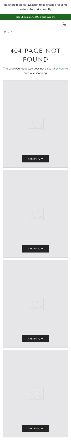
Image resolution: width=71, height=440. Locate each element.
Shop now (35, 158)
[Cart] (64, 24)
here (62, 68)
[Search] (57, 24)
